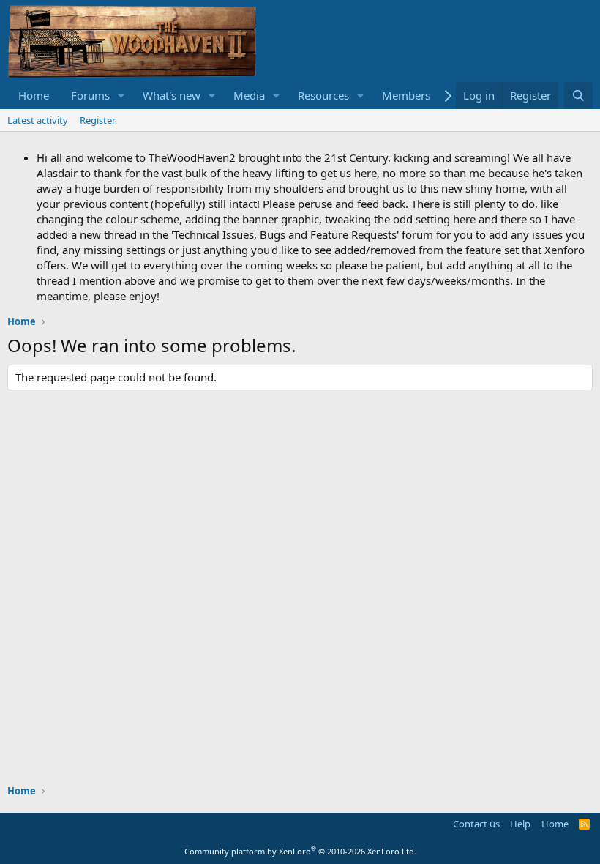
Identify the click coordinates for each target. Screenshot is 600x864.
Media (249, 95)
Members (406, 95)
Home (33, 95)
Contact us (476, 823)
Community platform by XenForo (300, 851)
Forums (90, 95)
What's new (171, 95)
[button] (121, 95)
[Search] (578, 95)
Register (98, 120)
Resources (323, 95)
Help (520, 823)
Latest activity (37, 120)
